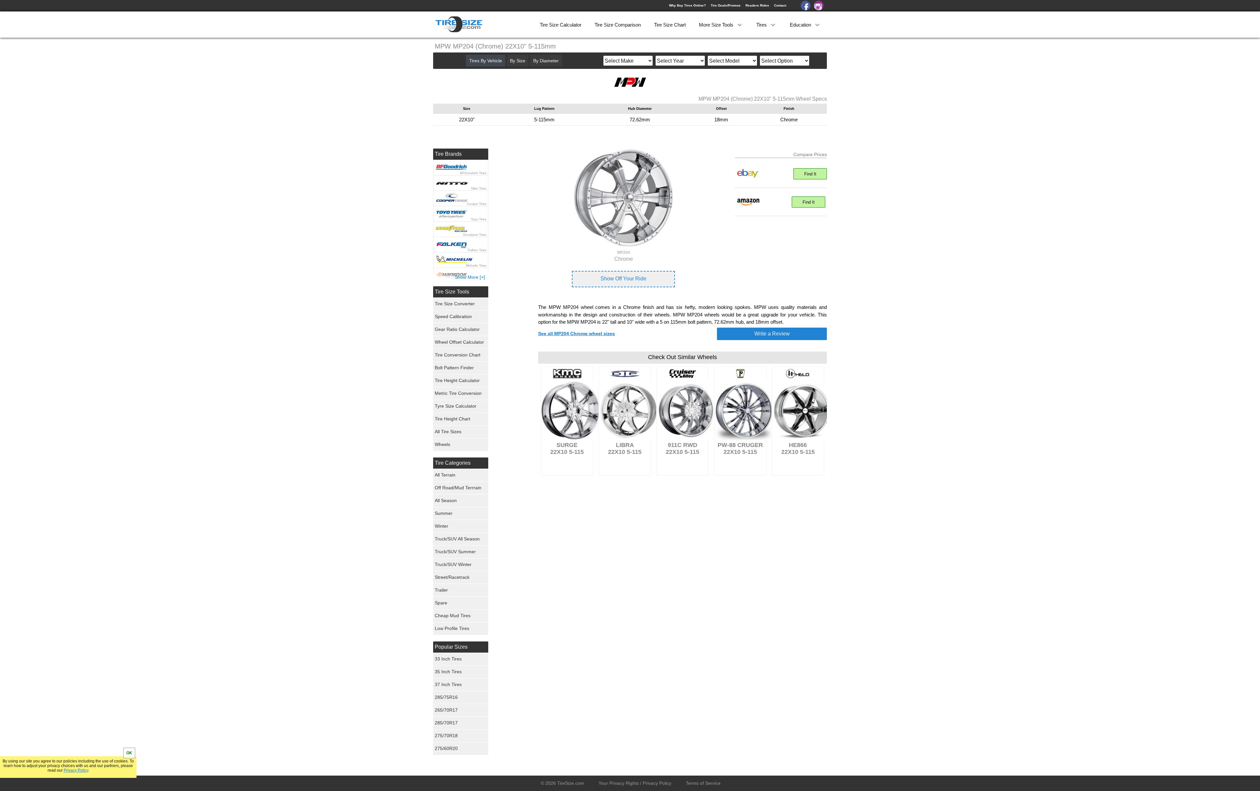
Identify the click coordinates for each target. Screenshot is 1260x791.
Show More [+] (470, 277)
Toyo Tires (478, 219)
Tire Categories (453, 463)
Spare (441, 602)
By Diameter (546, 60)
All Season (446, 500)
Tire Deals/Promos (726, 5)
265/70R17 (446, 710)
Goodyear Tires (474, 234)
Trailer (441, 590)
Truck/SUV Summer (455, 551)
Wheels (442, 444)
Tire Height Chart (452, 418)
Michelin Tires (476, 265)
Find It (810, 174)
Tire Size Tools (452, 291)
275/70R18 (446, 735)
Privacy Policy (76, 770)
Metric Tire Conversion (458, 393)
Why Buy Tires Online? (687, 5)
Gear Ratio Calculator (457, 329)
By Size (517, 60)
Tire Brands (448, 154)
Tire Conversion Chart (457, 354)
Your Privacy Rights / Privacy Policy (634, 783)
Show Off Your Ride (623, 278)
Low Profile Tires (452, 628)
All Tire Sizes (448, 431)
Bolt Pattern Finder (454, 367)
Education (801, 25)
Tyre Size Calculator (455, 406)
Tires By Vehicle (485, 60)
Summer (443, 513)
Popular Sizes (451, 647)
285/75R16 (446, 697)
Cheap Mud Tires (453, 615)
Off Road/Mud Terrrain (458, 487)
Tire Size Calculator (560, 25)
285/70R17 (446, 722)
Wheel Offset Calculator (459, 342)
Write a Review (772, 333)
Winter (441, 526)
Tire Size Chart (670, 25)
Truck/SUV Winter (453, 564)
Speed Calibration (453, 316)
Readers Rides (757, 5)
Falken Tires (477, 250)
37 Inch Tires (448, 684)
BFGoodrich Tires (473, 173)
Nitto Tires (478, 188)
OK (129, 753)
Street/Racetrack (452, 577)
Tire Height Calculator (457, 380)
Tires (762, 25)
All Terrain (445, 474)
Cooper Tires (476, 204)
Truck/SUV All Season (457, 538)
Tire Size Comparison (618, 25)
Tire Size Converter (455, 303)
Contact (780, 5)
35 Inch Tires (448, 671)
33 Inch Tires (448, 658)
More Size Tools (717, 25)
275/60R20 (446, 748)
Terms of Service (703, 783)
